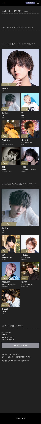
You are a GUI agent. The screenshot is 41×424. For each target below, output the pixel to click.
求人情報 (30, 3)
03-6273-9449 (20, 345)
